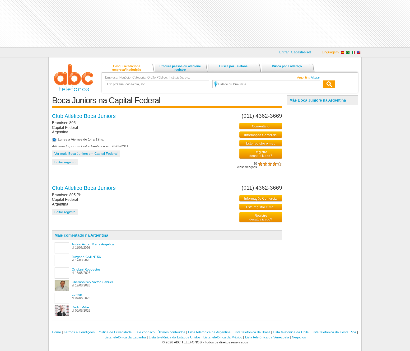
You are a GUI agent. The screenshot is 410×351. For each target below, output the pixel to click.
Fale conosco (145, 332)
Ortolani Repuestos (86, 269)
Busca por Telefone (233, 66)
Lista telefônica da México (222, 337)
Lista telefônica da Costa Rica (334, 332)
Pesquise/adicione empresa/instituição (126, 67)
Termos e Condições (79, 332)
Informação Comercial (260, 135)
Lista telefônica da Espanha (125, 337)
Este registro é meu (260, 143)
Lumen (77, 294)
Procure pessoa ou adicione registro (180, 67)
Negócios (299, 337)
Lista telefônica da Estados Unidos (174, 337)
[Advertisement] (205, 23)
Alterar (315, 77)
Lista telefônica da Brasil (251, 332)
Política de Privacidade (115, 332)
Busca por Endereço (287, 66)
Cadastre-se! (301, 52)
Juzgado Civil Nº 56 (86, 257)
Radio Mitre (80, 307)
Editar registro (64, 162)
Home (56, 332)
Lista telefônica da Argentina (209, 332)
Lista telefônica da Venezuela (267, 337)
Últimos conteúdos (171, 332)
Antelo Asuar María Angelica (93, 244)
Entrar (284, 52)
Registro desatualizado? (260, 154)
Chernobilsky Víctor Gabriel (92, 282)
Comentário (261, 126)
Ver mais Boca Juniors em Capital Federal (85, 153)
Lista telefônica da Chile (291, 332)
